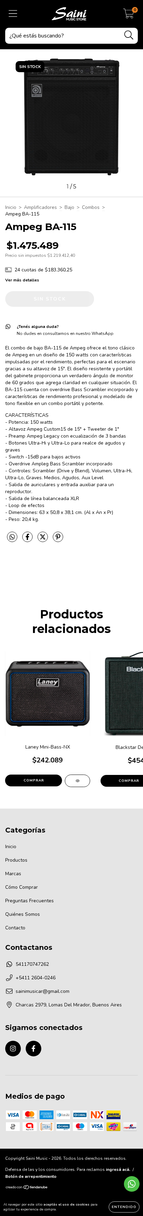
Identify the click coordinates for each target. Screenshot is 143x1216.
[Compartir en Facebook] (28, 540)
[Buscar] (129, 35)
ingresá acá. (118, 1169)
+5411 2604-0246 (36, 977)
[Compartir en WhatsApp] (12, 537)
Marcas (13, 873)
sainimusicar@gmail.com (42, 991)
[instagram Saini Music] (13, 1048)
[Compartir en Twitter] (43, 540)
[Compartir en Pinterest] (58, 540)
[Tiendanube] (27, 1188)
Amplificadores (40, 207)
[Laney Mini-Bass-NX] (77, 781)
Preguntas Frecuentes (29, 900)
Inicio (10, 207)
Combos (91, 207)
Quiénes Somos (22, 914)
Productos (16, 860)
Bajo (69, 207)
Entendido (124, 1207)
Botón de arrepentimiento (31, 1176)
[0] (128, 15)
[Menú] (13, 13)
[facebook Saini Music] (33, 1048)
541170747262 (32, 964)
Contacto (15, 927)
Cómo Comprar (21, 887)
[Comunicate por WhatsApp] (132, 1184)
